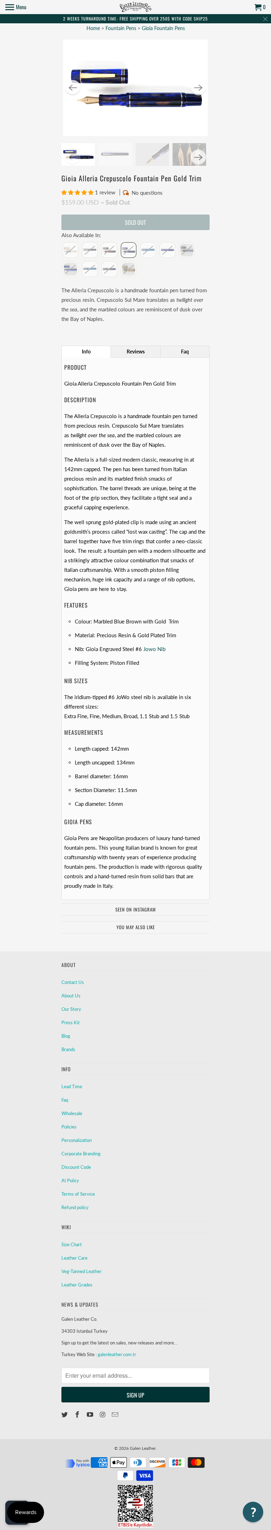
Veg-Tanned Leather (81, 1271)
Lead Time (71, 1086)
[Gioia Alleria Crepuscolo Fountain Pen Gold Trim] (135, 88)
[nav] (15, 7)
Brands (68, 1049)
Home (93, 28)
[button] (78, 192)
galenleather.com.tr (117, 1354)
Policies (69, 1127)
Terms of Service (78, 1194)
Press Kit (70, 1022)
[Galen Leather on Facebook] (78, 1414)
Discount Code (76, 1167)
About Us (70, 995)
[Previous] (72, 87)
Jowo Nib (154, 649)
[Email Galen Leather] (116, 1414)
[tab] (86, 352)
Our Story (71, 1009)
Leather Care (74, 1258)
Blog (65, 1036)
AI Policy (70, 1180)
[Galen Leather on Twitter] (65, 1414)
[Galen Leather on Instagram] (103, 1414)
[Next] (198, 87)
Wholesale (71, 1113)
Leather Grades (76, 1285)
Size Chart (71, 1244)
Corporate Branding (81, 1153)
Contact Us (72, 982)
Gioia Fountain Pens (163, 28)
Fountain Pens (122, 28)
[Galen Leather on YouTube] (91, 1414)
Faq (64, 1100)
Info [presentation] (86, 351)
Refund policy (75, 1207)
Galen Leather (143, 1448)
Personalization (76, 1140)
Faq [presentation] (185, 351)
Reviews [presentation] (136, 351)
